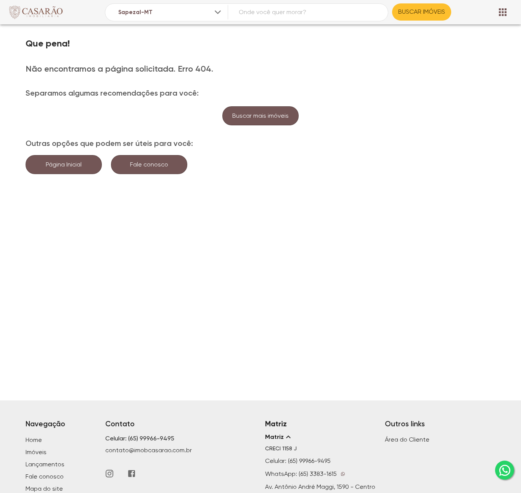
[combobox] (170, 12)
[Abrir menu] (502, 12)
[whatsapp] (504, 470)
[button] (320, 437)
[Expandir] (217, 12)
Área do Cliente (407, 439)
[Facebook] (131, 473)
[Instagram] (109, 473)
